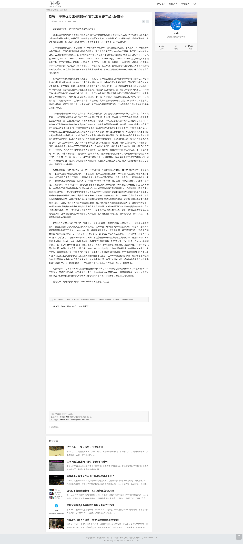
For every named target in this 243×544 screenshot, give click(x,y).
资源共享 (173, 4)
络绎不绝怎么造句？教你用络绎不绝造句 (87, 461)
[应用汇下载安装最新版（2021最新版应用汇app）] (56, 494)
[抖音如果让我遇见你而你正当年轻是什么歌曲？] (56, 480)
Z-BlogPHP (118, 541)
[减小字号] (147, 21)
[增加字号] (143, 21)
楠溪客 (54, 21)
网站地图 (133, 538)
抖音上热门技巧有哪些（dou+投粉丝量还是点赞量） (93, 519)
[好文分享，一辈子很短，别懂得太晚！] (56, 451)
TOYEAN (135, 541)
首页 (56, 10)
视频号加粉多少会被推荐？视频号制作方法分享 (90, 505)
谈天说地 (63, 10)
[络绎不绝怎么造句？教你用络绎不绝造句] (56, 465)
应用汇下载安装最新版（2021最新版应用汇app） (92, 490)
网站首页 (161, 4)
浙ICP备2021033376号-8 (147, 538)
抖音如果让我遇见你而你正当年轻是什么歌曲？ (90, 476)
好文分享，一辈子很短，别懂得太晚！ (86, 447)
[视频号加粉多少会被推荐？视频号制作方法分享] (56, 509)
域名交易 (185, 4)
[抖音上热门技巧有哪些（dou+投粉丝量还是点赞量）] (56, 523)
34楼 (87, 538)
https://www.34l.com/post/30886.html (74, 420)
